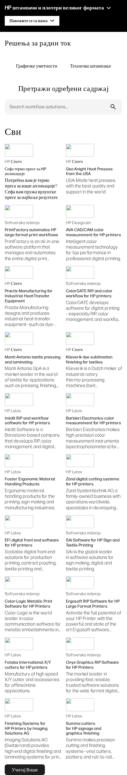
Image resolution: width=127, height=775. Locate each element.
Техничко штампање (90, 66)
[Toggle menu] (108, 8)
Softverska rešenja (22, 222)
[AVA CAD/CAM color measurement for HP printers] (80, 211)
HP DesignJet (78, 222)
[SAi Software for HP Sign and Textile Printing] (80, 521)
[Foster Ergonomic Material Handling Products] (19, 460)
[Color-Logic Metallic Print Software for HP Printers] (19, 582)
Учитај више (25, 770)
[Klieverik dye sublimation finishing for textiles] (80, 338)
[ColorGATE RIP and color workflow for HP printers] (80, 272)
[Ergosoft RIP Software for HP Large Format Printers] (80, 582)
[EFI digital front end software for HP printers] (19, 521)
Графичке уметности (36, 66)
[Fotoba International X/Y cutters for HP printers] (19, 643)
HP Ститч (13, 161)
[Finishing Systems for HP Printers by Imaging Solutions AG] (19, 704)
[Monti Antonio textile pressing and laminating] (19, 338)
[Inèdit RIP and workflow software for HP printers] (19, 399)
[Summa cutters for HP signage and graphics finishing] (80, 704)
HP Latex (13, 410)
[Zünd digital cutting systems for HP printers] (80, 460)
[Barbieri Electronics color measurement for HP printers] (80, 399)
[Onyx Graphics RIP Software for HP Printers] (80, 643)
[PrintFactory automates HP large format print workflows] (19, 211)
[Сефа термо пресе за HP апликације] (19, 150)
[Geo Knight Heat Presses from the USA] (80, 150)
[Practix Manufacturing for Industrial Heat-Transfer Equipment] (19, 272)
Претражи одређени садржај (63, 88)
